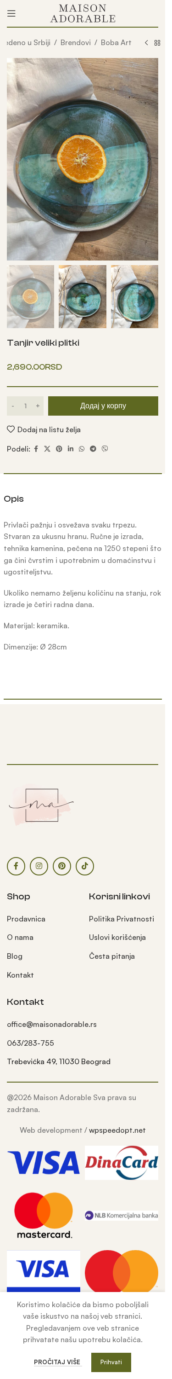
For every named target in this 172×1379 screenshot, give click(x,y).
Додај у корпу (103, 405)
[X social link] (47, 449)
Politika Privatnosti (121, 918)
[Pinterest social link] (59, 449)
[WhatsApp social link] (81, 449)
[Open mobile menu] (11, 13)
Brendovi (76, 42)
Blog (14, 956)
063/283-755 (30, 1043)
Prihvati (111, 1362)
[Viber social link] (105, 449)
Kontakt (20, 974)
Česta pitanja (112, 956)
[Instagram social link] (39, 866)
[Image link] (41, 804)
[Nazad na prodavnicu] (157, 43)
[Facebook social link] (35, 449)
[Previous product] (146, 43)
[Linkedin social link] (70, 449)
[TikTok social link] (85, 866)
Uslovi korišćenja (117, 937)
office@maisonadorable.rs (52, 1024)
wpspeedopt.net (117, 1130)
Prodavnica (26, 918)
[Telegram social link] (93, 449)
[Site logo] (82, 12)
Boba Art (116, 42)
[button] (16, 159)
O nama (20, 937)
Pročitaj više (58, 1362)
